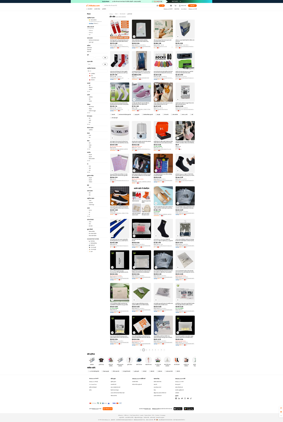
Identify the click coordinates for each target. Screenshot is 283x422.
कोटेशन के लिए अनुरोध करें (137, 384)
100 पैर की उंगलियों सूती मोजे (94, 371)
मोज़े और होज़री (122, 14)
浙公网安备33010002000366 (165, 419)
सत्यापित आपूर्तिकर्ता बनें (179, 390)
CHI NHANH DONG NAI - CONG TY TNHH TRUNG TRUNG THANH (141, 109)
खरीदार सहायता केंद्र (157, 381)
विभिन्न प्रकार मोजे (116, 371)
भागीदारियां (177, 392)
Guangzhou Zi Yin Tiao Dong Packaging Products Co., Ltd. (185, 109)
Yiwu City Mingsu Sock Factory (161, 109)
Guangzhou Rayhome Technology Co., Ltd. (141, 149)
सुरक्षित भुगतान (113, 381)
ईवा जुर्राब (158, 114)
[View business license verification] (155, 420)
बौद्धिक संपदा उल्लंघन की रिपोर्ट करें (160, 392)
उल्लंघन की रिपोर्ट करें (157, 395)
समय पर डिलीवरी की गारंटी (115, 387)
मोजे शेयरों (144, 371)
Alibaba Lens (95, 408)
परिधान (116, 14)
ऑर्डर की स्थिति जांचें (179, 387)
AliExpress (120, 415)
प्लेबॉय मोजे (152, 371)
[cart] (176, 5)
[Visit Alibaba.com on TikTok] (191, 398)
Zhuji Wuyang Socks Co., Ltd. (160, 46)
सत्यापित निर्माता (135, 381)
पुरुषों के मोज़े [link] (129, 14)
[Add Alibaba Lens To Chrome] (108, 408)
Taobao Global (147, 415)
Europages (162, 415)
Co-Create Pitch (93, 384)
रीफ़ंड (155, 390)
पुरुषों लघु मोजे (136, 371)
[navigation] (97, 182)
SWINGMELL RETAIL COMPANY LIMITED (141, 181)
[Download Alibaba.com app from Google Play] (189, 408)
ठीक (105, 57)
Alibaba (111, 14)
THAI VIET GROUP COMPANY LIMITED (119, 149)
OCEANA (178, 147)
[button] (157, 5)
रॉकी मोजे (178, 371)
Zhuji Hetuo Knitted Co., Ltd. (116, 109)
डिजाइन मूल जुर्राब (106, 371)
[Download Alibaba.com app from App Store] (178, 408)
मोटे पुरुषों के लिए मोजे (126, 371)
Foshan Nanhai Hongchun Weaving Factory (119, 46)
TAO (153, 415)
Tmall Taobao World (134, 415)
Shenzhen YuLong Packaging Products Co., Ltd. (185, 46)
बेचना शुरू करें (177, 384)
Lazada (141, 415)
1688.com (126, 415)
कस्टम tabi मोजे (184, 114)
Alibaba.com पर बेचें (179, 381)
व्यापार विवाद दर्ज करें (157, 387)
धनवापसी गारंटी (113, 384)
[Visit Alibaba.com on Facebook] (176, 398)
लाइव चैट (155, 384)
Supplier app (147, 408)
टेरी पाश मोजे (166, 114)
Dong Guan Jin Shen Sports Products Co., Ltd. (185, 77)
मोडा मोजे (113, 114)
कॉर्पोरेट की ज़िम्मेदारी (92, 387)
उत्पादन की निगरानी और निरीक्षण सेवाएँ (117, 392)
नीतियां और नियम (114, 395)
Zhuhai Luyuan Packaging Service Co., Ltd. (119, 180)
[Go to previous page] (140, 350)
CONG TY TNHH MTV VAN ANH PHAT (140, 77)
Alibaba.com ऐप (155, 408)
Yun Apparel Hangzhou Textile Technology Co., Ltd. (163, 77)
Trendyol (157, 415)
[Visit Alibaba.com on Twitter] (182, 398)
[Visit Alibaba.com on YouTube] (188, 398)
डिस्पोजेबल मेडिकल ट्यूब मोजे (148, 114)
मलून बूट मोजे (137, 114)
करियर (90, 390)
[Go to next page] (164, 350)
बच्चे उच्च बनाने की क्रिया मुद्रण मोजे (125, 114)
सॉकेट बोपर (160, 371)
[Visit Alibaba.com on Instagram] (185, 398)
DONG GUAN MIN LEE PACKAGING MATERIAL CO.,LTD (141, 46)
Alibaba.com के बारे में (93, 378)
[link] (281, 408)
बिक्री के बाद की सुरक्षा (115, 390)
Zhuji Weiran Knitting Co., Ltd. (116, 77)
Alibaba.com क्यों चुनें (93, 381)
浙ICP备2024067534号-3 (179, 419)
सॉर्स (192, 114)
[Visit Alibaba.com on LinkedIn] (179, 398)
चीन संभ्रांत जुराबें (114, 117)
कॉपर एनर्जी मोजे (175, 114)
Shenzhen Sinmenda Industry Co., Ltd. (162, 149)
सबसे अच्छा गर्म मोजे (169, 371)
